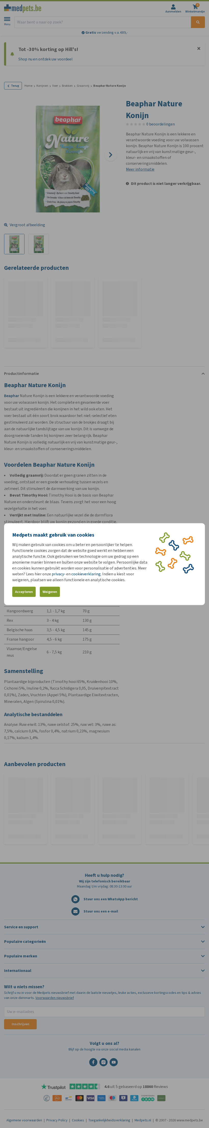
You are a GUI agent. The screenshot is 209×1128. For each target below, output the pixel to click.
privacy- (59, 573)
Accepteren (24, 591)
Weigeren (50, 591)
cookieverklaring (86, 573)
